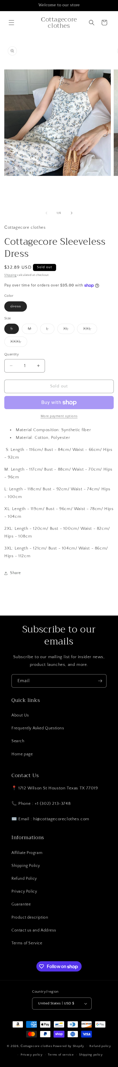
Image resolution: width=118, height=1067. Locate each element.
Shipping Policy (25, 865)
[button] (11, 22)
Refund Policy (24, 878)
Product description (29, 917)
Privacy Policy (24, 891)
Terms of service (61, 1054)
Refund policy (100, 1046)
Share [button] (15, 573)
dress (18, 308)
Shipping (10, 275)
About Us (20, 715)
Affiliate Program (26, 853)
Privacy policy (32, 1054)
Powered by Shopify (68, 1046)
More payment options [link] (59, 416)
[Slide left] (46, 213)
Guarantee (21, 904)
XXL (90, 330)
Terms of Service (26, 943)
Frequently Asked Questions (37, 728)
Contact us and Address (33, 930)
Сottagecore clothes (36, 1046)
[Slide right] (71, 213)
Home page (22, 754)
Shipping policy (91, 1054)
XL (68, 330)
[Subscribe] (100, 681)
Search (18, 741)
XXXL (18, 343)
